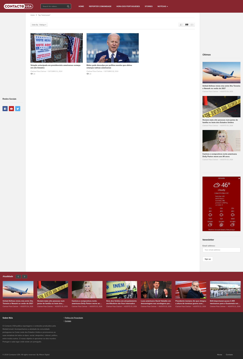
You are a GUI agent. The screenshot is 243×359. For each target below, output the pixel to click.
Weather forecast (221, 230)
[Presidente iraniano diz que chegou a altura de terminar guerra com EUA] (190, 289)
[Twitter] (17, 108)
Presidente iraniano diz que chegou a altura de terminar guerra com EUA (190, 302)
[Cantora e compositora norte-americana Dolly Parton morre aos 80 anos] (221, 140)
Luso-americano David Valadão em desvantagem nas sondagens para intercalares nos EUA (156, 302)
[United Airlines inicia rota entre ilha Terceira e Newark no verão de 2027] (221, 72)
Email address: (208, 246)
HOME (81, 6)
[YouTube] (11, 108)
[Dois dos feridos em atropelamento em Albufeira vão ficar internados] (121, 289)
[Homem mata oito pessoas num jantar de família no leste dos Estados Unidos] (221, 106)
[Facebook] (5, 108)
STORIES (149, 6)
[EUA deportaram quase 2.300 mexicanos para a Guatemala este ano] (225, 289)
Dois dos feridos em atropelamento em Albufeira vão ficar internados (121, 302)
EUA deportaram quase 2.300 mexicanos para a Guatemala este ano (224, 302)
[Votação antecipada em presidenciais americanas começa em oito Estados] (57, 48)
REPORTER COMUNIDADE (100, 6)
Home (33, 15)
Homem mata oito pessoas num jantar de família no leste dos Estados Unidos (50, 302)
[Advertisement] (13, 55)
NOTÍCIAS (162, 6)
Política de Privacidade (74, 318)
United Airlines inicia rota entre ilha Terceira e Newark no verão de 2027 (18, 302)
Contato (68, 321)
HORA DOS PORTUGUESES (128, 6)
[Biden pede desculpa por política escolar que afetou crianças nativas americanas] (113, 48)
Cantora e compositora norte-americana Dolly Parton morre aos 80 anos (86, 302)
